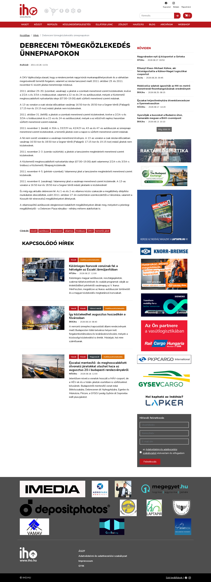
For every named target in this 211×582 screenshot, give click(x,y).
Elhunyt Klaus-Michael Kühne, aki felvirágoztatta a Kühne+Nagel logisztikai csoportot (162, 71)
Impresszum (85, 561)
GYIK (81, 566)
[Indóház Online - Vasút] (46, 10)
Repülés (52, 24)
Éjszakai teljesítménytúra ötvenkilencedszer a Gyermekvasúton (163, 102)
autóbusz (44, 231)
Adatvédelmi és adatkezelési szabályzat (102, 556)
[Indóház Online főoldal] (79, 10)
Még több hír (164, 129)
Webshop (184, 24)
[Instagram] (172, 3)
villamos (69, 231)
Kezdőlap (25, 35)
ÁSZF (81, 551)
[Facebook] (165, 3)
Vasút (25, 24)
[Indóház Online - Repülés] (54, 10)
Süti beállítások (174, 577)
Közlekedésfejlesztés (77, 24)
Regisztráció (186, 7)
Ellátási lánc (104, 24)
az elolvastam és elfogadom (163, 451)
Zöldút (123, 24)
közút (34, 231)
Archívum (166, 24)
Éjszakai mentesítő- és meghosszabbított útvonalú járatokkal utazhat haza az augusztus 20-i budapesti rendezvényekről (99, 366)
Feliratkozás (149, 461)
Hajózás (138, 24)
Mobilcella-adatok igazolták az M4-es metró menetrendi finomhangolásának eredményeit (163, 87)
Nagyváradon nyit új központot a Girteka (161, 56)
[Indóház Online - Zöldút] (67, 10)
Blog (152, 24)
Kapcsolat (167, 7)
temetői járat (102, 231)
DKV (90, 231)
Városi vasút (95, 308)
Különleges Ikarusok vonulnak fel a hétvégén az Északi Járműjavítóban (93, 268)
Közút (38, 24)
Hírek (36, 35)
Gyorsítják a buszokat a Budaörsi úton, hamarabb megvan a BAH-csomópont (160, 116)
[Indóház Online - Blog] (61, 10)
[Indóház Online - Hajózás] (73, 10)
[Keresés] (177, 16)
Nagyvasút (94, 357)
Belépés (176, 7)
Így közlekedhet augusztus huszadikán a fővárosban (97, 316)
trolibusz (80, 231)
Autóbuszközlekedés (89, 260)
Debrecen (57, 231)
